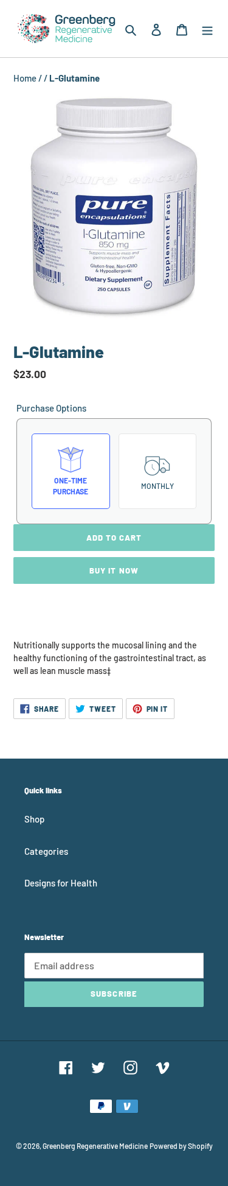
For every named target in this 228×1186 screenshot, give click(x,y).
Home (25, 77)
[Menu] (207, 28)
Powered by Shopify (181, 1146)
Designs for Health (60, 882)
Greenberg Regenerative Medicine (95, 1146)
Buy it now (113, 570)
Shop (34, 818)
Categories (46, 851)
